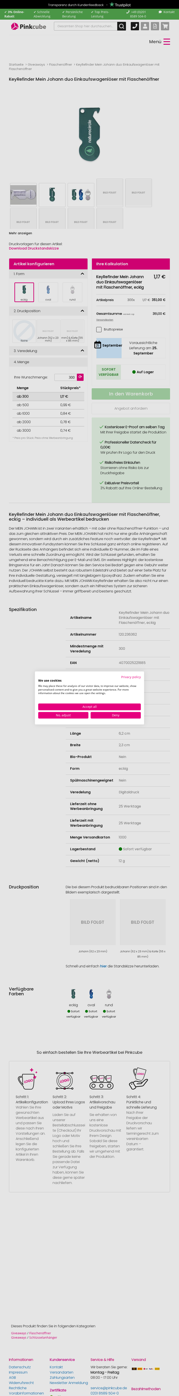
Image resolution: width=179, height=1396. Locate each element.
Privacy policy (131, 677)
